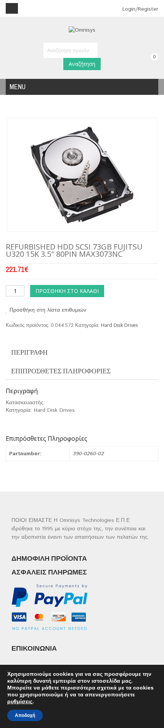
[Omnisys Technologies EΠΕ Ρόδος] (82, 30)
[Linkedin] (46, 637)
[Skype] (106, 637)
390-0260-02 (88, 454)
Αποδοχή (25, 715)
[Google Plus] (121, 637)
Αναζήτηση (82, 63)
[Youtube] (76, 637)
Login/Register (139, 9)
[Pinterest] (91, 637)
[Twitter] (31, 637)
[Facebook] (16, 637)
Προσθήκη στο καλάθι (67, 290)
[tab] (82, 352)
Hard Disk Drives (119, 325)
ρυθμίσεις (19, 701)
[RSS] (61, 637)
